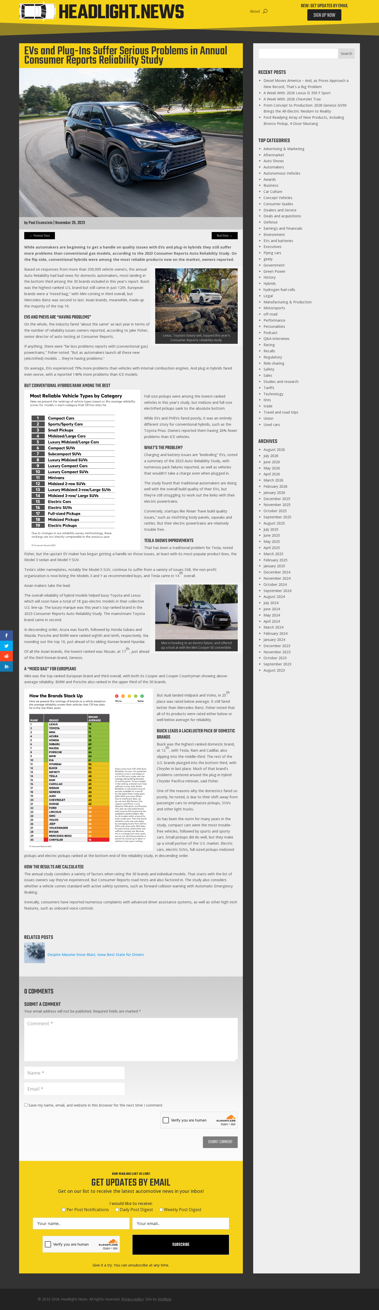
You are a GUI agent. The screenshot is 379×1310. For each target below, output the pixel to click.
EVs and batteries (278, 240)
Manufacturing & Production (287, 301)
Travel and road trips (280, 412)
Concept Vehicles (277, 197)
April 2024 (271, 621)
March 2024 (273, 627)
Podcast (270, 332)
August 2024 (274, 596)
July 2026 (270, 455)
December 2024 (276, 572)
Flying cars (272, 252)
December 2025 (276, 498)
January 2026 (274, 492)
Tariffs (268, 387)
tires (267, 399)
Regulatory (272, 357)
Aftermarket (273, 154)
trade (268, 406)
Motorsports (274, 307)
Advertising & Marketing (283, 148)
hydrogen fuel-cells (279, 289)
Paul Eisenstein (41, 223)
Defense (270, 222)
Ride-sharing (273, 363)
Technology (273, 393)
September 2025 (277, 517)
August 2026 (274, 449)
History (269, 277)
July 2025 (270, 529)
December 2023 (276, 645)
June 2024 (271, 608)
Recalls (269, 350)
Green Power (274, 271)
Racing (269, 344)
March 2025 (273, 553)
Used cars (271, 424)
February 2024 (275, 633)
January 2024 (274, 639)
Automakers (273, 167)
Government (274, 265)
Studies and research (281, 381)
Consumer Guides (278, 203)
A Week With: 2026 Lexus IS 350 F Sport (297, 92)
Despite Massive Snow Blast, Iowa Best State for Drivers (95, 954)
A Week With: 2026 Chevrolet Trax (292, 99)
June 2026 (271, 461)
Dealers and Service (279, 210)
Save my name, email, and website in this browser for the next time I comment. (96, 1105)
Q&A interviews (276, 338)
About (255, 11)
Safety (268, 369)
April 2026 (271, 474)
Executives (272, 246)
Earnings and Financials (282, 228)
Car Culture (272, 191)
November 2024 (277, 578)
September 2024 (277, 590)
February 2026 (275, 486)
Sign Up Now (324, 15)
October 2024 (275, 584)
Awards (269, 179)
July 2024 (270, 602)
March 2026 (273, 480)
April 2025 (271, 547)
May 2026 (271, 468)
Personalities (274, 326)
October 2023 (275, 657)
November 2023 (277, 651)
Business (270, 185)
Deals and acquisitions (282, 215)
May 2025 (271, 541)
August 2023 (274, 670)
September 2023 (277, 664)
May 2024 (271, 615)
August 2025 (274, 523)
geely (268, 258)
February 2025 (275, 560)
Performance (274, 320)
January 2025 (274, 565)
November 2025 (277, 504)
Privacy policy (132, 1299)
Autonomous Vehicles (281, 173)
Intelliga (164, 1299)
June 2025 (271, 535)
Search (346, 53)
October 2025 (275, 510)
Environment (274, 234)
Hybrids (269, 283)
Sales (267, 375)
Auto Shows (273, 160)
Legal (268, 295)
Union (268, 418)
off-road (270, 314)
